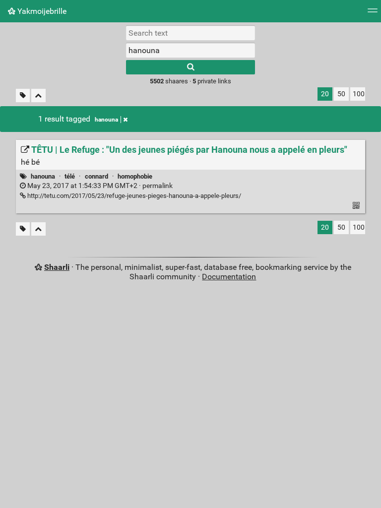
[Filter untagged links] (23, 95)
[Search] (190, 67)
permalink (99, 186)
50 (341, 94)
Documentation (229, 276)
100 (359, 94)
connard (96, 176)
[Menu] (372, 13)
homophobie (135, 176)
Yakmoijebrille (40, 11)
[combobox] (190, 50)
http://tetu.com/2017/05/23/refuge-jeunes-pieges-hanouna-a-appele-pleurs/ (133, 195)
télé (69, 176)
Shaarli (56, 267)
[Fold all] (38, 95)
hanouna (106, 119)
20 (325, 94)
